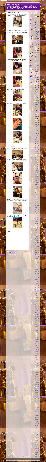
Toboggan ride (36, 396)
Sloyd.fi (35, 120)
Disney (36, 44)
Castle (36, 178)
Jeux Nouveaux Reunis (37, 270)
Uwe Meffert (36, 403)
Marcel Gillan (36, 297)
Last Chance (32, 43)
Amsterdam (36, 85)
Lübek (35, 295)
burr (36, 34)
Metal (35, 22)
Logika (37, 293)
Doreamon (36, 211)
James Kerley (36, 266)
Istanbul (37, 263)
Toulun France (36, 398)
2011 (30, 47)
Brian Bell (37, 64)
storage (38, 83)
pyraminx (37, 131)
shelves (35, 452)
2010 (31, 48)
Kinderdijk (38, 279)
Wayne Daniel (37, 409)
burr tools (37, 81)
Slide (37, 57)
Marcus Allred (37, 298)
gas (37, 431)
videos (38, 48)
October (32, 28)
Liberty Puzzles (36, 291)
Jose (35, 273)
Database (37, 199)
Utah (38, 125)
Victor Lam (38, 404)
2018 (31, 23)
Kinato (36, 279)
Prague (38, 338)
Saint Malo (36, 363)
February (32, 36)
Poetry (36, 336)
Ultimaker (38, 402)
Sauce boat (36, 371)
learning (35, 435)
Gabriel (36, 98)
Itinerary (35, 264)
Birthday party (37, 161)
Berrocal (38, 23)
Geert (35, 233)
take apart (36, 37)
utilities (35, 454)
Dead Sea (37, 201)
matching (38, 437)
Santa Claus (36, 368)
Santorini (38, 369)
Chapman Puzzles (37, 180)
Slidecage (37, 378)
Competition (38, 188)
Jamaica (35, 103)
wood (38, 22)
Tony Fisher (37, 60)
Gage (35, 230)
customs (35, 425)
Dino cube (38, 205)
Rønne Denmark (36, 359)
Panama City (36, 330)
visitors (38, 133)
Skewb (35, 378)
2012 (31, 46)
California (38, 174)
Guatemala (37, 240)
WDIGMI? (38, 407)
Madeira (37, 295)
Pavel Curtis (36, 332)
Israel (35, 262)
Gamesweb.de (36, 232)
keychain (36, 62)
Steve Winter (36, 384)
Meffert (35, 39)
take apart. (36, 132)
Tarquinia (37, 390)
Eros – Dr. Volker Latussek (31, 65)
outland (37, 442)
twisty (36, 133)
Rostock (37, 355)
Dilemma (35, 205)
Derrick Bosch (36, 203)
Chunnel (37, 92)
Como (35, 188)
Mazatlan (37, 303)
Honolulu (38, 250)
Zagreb (37, 415)
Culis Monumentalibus (37, 197)
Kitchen (35, 70)
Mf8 (36, 31)
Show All (33, 83)
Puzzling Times (31, 58)
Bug (37, 170)
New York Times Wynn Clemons (37, 318)
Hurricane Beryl (36, 254)
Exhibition (36, 68)
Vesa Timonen (36, 79)
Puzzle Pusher (31, 64)
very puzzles (38, 454)
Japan (38, 266)
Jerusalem (37, 105)
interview (36, 433)
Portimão (38, 337)
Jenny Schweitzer (36, 269)
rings (38, 450)
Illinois (37, 102)
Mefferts (36, 36)
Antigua (37, 147)
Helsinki (37, 100)
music (38, 439)
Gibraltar (35, 235)
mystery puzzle (36, 440)
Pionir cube (36, 335)
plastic (35, 21)
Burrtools (37, 171)
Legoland (35, 289)
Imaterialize (37, 260)
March (31, 35)
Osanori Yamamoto (36, 326)
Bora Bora (36, 165)
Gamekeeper (37, 231)
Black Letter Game (36, 162)
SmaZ (37, 24)
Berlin (35, 159)
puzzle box (36, 130)
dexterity (35, 61)
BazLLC (35, 157)
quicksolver (38, 448)
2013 (31, 45)
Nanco (37, 316)
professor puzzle (36, 444)
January (32, 44)
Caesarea (36, 174)
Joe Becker (36, 271)
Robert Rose (37, 353)
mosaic (35, 129)
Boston (36, 166)
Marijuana (35, 299)
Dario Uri (37, 93)
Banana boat (36, 155)
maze (35, 438)
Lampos (35, 287)
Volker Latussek (36, 406)
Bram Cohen (36, 35)
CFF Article (36, 65)
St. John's (38, 380)
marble (36, 437)
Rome (35, 355)
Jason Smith (37, 267)
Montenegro (36, 312)
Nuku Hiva (36, 322)
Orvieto (38, 114)
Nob (37, 320)
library (35, 436)
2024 (31, 17)
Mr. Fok (38, 110)
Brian (36, 89)
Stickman (36, 58)
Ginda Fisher (37, 236)
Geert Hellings (38, 233)
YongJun (35, 415)
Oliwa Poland (36, 324)
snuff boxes (38, 452)
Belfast (37, 157)
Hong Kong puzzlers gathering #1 (32, 41)
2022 (31, 19)
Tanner (35, 390)
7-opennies (36, 137)
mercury (37, 128)
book (35, 419)
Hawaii (38, 99)
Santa (37, 367)
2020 (31, 21)
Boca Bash (36, 164)
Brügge (35, 170)
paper (37, 129)
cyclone (37, 425)
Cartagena (38, 91)
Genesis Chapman (37, 234)
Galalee (37, 230)
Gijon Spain (38, 235)
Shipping (37, 376)
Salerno (36, 365)
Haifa (36, 99)
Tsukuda (35, 400)
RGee (37, 347)
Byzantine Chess (36, 172)
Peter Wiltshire (37, 334)
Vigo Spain (37, 405)
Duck (35, 213)
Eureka (35, 94)
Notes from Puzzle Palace (14, 4)
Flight (37, 223)
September (32, 29)
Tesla (37, 59)
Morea (38, 312)
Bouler (38, 166)
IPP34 (36, 101)
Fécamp (37, 229)
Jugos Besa (38, 273)
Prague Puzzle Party (37, 339)
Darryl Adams (36, 198)
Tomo (38, 396)
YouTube (37, 127)
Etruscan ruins (36, 219)
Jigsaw (35, 106)
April (31, 34)
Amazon (37, 143)
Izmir (35, 265)
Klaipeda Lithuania (36, 281)
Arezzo (36, 149)
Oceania (35, 114)
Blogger (27, 459)
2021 (31, 20)
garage (35, 431)
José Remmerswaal (37, 52)
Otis (38, 36)
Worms (38, 126)
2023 (31, 18)
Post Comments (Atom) (12, 252)
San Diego (36, 77)
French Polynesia (37, 227)
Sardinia (36, 370)
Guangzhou (37, 33)
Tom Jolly (36, 125)
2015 (31, 25)
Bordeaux (38, 165)
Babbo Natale (36, 153)
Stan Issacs (38, 382)
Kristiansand (37, 283)
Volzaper (35, 407)
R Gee (36, 347)
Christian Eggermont (36, 184)
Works (36, 413)
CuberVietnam (37, 196)
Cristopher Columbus (37, 195)
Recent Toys (36, 349)
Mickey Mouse (36, 308)
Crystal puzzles (37, 38)
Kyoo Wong (36, 71)
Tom (38, 124)
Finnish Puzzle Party (37, 96)
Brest (37, 168)
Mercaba (35, 306)
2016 (31, 24)
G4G (38, 97)
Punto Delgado (37, 341)
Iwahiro (37, 264)
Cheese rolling (37, 182)
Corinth (37, 190)
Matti (35, 303)
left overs (38, 435)
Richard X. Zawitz (36, 351)
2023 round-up (37, 135)
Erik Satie (37, 217)
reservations (36, 450)
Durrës (37, 213)
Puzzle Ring (36, 345)
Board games (38, 163)
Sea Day (37, 374)
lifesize (37, 436)
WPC (36, 126)
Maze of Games (36, 304)
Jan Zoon (38, 104)
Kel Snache (36, 277)
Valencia (35, 404)
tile (38, 132)
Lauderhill (38, 287)
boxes (37, 419)
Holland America (36, 50)
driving (36, 427)
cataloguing (37, 421)
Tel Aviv (37, 392)
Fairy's (37, 221)
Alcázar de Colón (36, 141)
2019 (31, 22)
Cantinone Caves (36, 176)
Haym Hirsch (38, 246)
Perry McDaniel (36, 116)
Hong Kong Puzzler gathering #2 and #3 (32, 39)
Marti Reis (36, 73)
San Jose (38, 366)
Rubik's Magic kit (36, 357)
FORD (37, 94)
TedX (35, 392)
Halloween (36, 242)
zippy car (36, 456)
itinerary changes (36, 434)
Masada (37, 301)
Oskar (35, 25)
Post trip (36, 338)
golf (38, 431)
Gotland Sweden (36, 238)
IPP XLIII (38, 256)
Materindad (36, 302)
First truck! (36, 223)
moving (36, 439)
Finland (37, 95)
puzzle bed (37, 446)
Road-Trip (38, 32)
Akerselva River (36, 139)
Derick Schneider (36, 202)
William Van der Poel (36, 411)
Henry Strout (36, 248)
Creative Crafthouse (36, 194)
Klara (37, 70)
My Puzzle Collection (31, 67)
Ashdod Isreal (37, 151)
